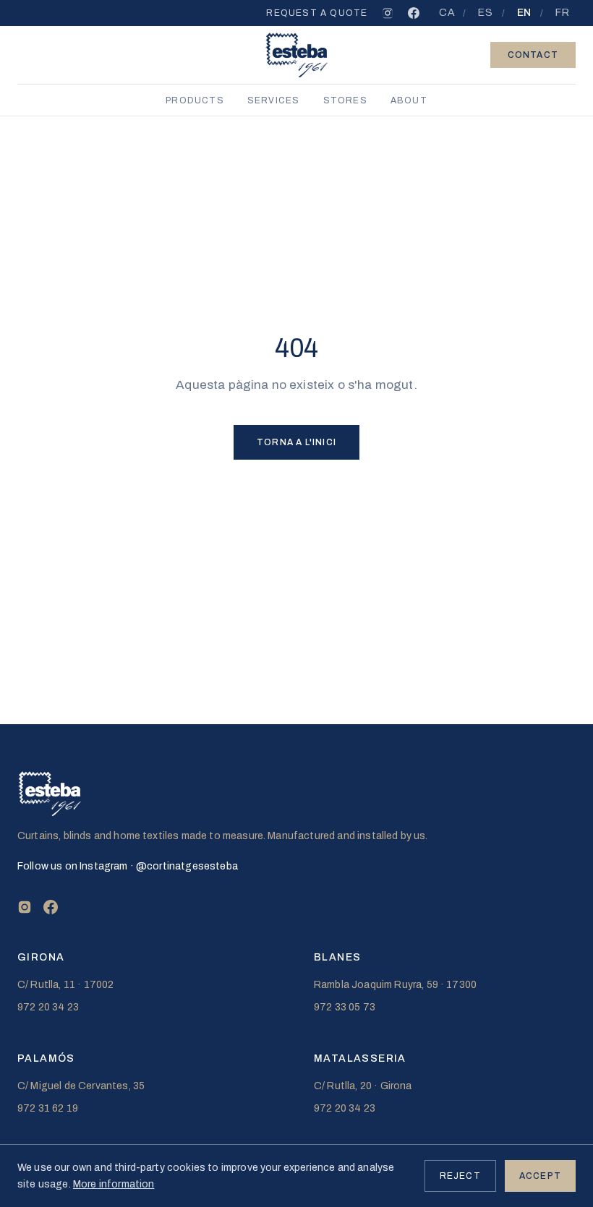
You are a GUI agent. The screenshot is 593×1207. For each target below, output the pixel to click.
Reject (460, 1176)
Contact (533, 55)
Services (273, 100)
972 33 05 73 (344, 1007)
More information (114, 1184)
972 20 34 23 (48, 1007)
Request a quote (316, 13)
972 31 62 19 (47, 1108)
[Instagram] (387, 13)
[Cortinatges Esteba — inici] (297, 55)
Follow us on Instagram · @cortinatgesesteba (127, 866)
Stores (345, 100)
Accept (540, 1176)
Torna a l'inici (296, 442)
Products (195, 100)
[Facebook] (413, 13)
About (409, 100)
